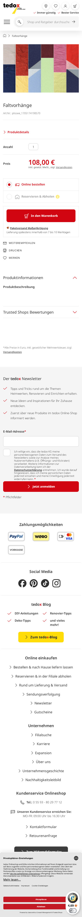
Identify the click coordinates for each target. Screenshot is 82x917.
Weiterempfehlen (22, 243)
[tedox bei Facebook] (22, 583)
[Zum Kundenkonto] (65, 6)
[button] (41, 68)
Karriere (43, 743)
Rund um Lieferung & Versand (43, 685)
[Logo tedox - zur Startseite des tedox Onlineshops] (14, 8)
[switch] (73, 910)
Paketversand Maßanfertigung (29, 228)
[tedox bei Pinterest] (34, 583)
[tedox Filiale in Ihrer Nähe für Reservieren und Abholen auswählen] (46, 6)
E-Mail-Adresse (14, 431)
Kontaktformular (43, 826)
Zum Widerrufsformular (43, 852)
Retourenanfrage (43, 835)
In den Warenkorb (44, 216)
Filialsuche (43, 735)
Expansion (43, 753)
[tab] (41, 185)
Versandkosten (64, 167)
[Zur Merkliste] (56, 6)
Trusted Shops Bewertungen (28, 312)
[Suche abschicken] (73, 21)
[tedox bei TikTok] (45, 583)
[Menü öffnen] (7, 22)
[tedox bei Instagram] (56, 583)
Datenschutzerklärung (28, 470)
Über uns (43, 761)
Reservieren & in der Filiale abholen (43, 676)
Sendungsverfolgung (43, 694)
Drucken (15, 250)
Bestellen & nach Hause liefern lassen (43, 667)
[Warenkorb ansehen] (75, 6)
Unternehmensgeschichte (43, 771)
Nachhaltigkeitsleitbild (43, 779)
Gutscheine (43, 712)
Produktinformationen (23, 277)
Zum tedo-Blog (43, 637)
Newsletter (43, 703)
